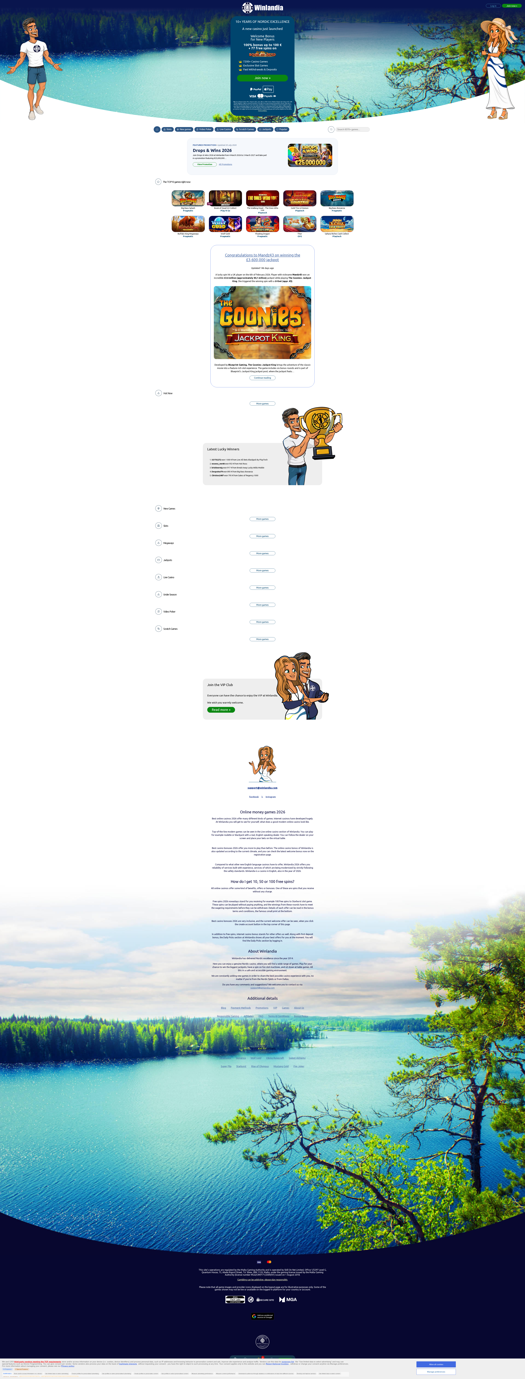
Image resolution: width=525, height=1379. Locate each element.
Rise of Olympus (260, 1066)
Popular (283, 129)
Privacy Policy (243, 1024)
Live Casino (225, 129)
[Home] (157, 129)
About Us (299, 1008)
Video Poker (205, 129)
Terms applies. (262, 110)
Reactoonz (225, 1058)
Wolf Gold (256, 1058)
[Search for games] (331, 129)
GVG (300, 236)
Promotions (262, 1008)
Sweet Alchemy (297, 1058)
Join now (261, 78)
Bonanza (241, 1058)
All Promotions (225, 164)
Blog (223, 1008)
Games (285, 1008)
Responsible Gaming (228, 1016)
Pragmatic (188, 211)
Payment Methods (241, 1008)
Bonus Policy (301, 1016)
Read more (220, 710)
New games (185, 129)
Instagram (280, 1035)
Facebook (244, 1035)
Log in (493, 6)
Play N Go (225, 211)
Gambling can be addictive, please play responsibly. (262, 1279)
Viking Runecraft (275, 1058)
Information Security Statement (272, 1024)
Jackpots (266, 129)
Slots (169, 129)
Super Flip (226, 1066)
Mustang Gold (281, 1066)
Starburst (241, 1066)
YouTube (259, 1035)
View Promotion (204, 164)
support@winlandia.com (262, 787)
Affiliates (249, 1016)
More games (262, 403)
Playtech (262, 213)
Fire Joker (298, 1066)
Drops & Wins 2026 (212, 150)
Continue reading (262, 378)
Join (511, 6)
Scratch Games (246, 129)
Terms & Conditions (278, 1016)
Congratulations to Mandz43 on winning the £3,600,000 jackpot (262, 257)
